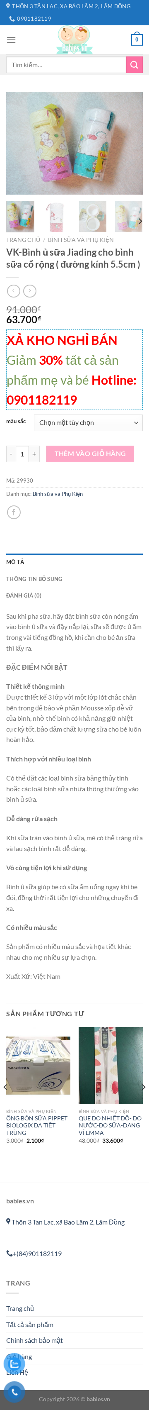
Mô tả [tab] (15, 562)
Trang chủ (23, 240)
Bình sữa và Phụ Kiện (81, 240)
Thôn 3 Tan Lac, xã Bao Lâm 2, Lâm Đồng (67, 1222)
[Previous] (19, 143)
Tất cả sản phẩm (29, 1324)
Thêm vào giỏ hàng (90, 453)
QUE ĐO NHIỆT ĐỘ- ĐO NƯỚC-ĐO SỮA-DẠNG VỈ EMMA (110, 1125)
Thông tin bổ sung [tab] (34, 579)
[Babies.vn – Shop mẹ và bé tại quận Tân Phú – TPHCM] (74, 39)
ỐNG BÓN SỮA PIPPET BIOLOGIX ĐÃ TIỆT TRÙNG (36, 1125)
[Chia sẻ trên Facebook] (14, 512)
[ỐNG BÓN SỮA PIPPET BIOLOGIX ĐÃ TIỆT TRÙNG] (38, 1065)
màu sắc (16, 421)
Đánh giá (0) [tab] (23, 595)
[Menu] (11, 39)
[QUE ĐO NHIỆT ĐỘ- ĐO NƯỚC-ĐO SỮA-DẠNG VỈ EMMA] (111, 1065)
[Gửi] (134, 64)
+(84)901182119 (37, 1253)
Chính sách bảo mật (34, 1340)
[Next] (129, 143)
